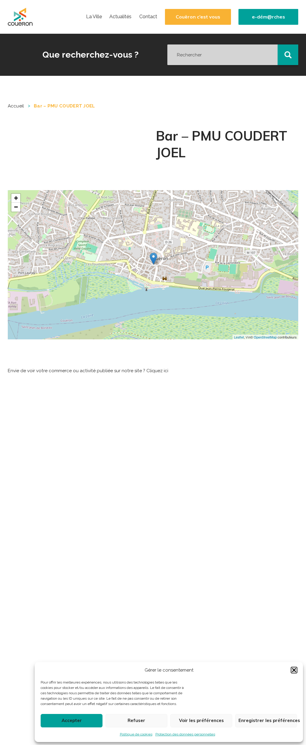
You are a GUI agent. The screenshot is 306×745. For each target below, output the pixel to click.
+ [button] (16, 198)
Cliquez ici (157, 370)
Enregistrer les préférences (267, 720)
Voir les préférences (201, 720)
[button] (294, 670)
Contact (148, 16)
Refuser (136, 720)
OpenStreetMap (265, 337)
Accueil (16, 106)
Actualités (120, 16)
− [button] (16, 207)
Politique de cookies (136, 734)
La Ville (94, 16)
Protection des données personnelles (185, 734)
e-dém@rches (268, 17)
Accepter (72, 720)
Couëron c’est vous (198, 17)
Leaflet (239, 337)
